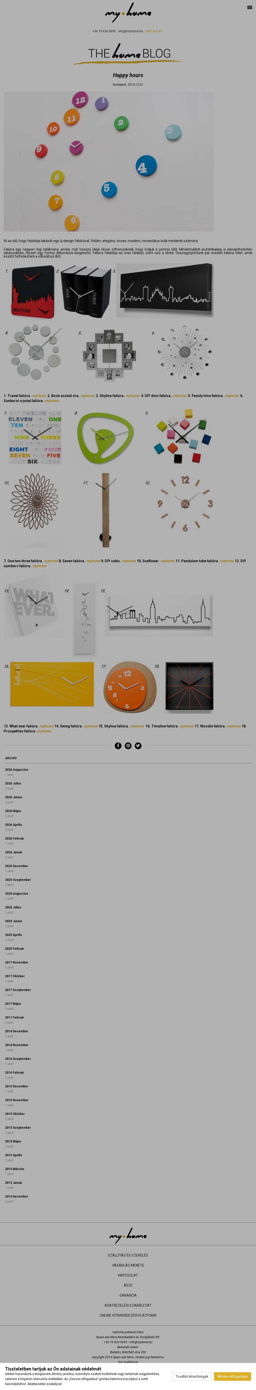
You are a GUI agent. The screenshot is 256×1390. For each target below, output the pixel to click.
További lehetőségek (192, 1376)
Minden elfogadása (232, 1376)
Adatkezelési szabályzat (45, 1384)
